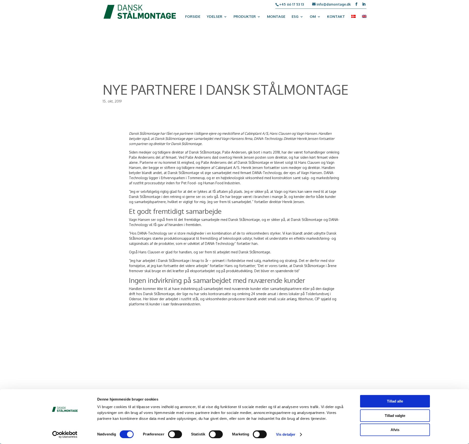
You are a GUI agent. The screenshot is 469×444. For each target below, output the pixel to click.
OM (313, 17)
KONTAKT (336, 17)
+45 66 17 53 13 (291, 4)
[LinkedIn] (363, 4)
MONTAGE (276, 17)
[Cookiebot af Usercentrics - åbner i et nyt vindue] (64, 434)
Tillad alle (395, 401)
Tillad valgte (395, 415)
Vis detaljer (285, 434)
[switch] (175, 434)
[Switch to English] (364, 19)
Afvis (395, 430)
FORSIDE (192, 17)
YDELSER (214, 17)
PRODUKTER (245, 17)
